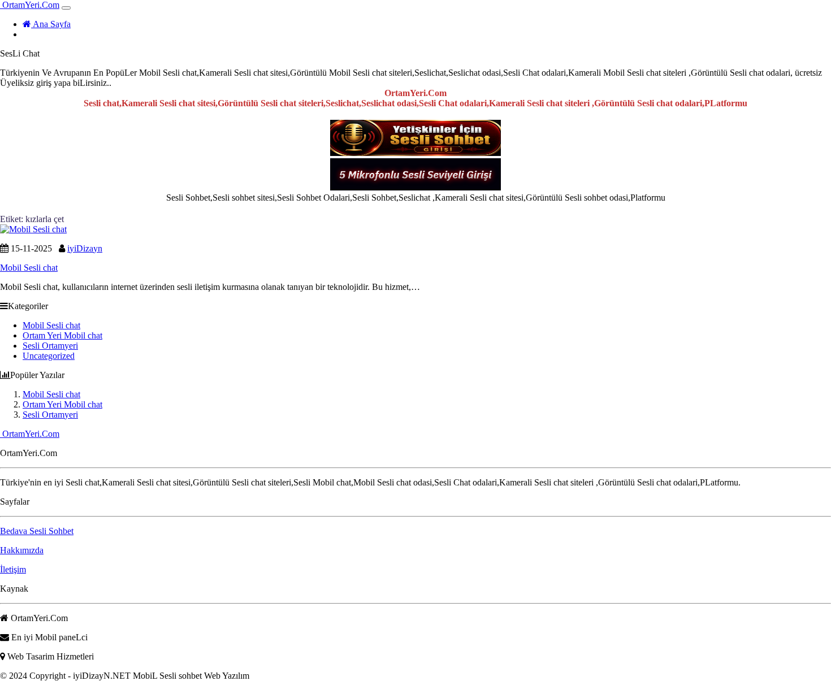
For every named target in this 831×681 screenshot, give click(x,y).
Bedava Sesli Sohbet (36, 531)
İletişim (13, 569)
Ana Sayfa (51, 24)
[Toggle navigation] (66, 8)
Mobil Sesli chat (51, 325)
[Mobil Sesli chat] (33, 229)
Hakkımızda (22, 550)
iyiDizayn (84, 248)
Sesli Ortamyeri (50, 345)
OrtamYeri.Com (29, 5)
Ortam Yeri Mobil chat (62, 335)
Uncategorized (49, 356)
